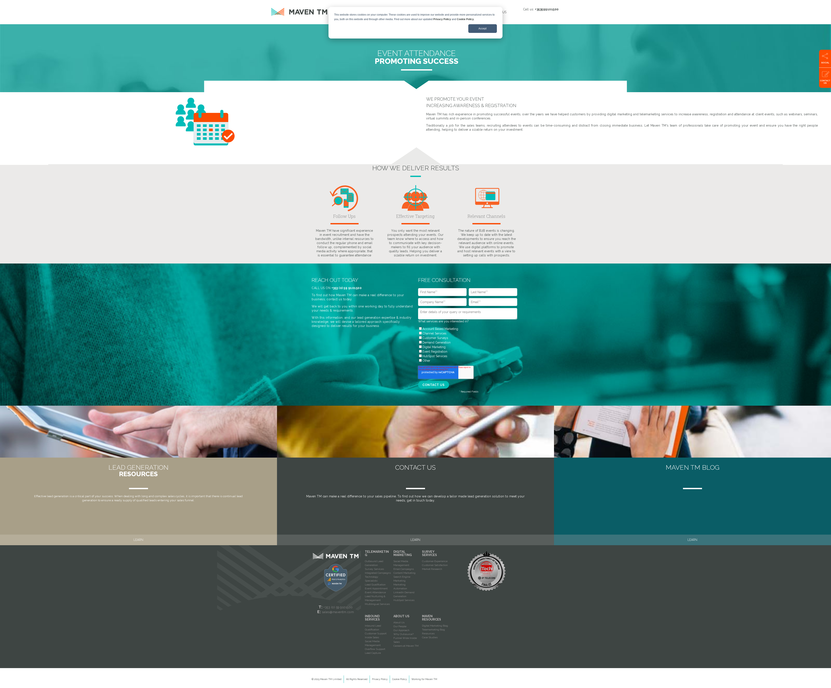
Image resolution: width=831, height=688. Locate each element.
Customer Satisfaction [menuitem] (435, 565)
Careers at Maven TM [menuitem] (406, 645)
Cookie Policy (399, 679)
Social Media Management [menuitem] (401, 563)
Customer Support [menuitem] (376, 633)
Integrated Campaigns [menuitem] (378, 572)
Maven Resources (431, 617)
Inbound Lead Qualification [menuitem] (373, 627)
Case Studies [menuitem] (430, 637)
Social (825, 63)
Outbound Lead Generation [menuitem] (374, 563)
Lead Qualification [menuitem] (375, 584)
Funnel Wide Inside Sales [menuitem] (405, 640)
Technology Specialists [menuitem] (371, 578)
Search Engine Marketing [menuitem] (401, 578)
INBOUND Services (372, 617)
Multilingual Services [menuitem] (377, 604)
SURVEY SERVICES (429, 553)
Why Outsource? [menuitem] (403, 634)
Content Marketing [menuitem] (404, 572)
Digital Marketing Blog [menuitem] (435, 625)
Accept (482, 28)
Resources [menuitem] (428, 633)
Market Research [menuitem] (432, 569)
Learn (138, 540)
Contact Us (825, 82)
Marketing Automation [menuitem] (400, 586)
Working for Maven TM (424, 679)
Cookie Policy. (465, 19)
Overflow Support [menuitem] (375, 649)
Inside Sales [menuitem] (372, 637)
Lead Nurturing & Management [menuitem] (375, 598)
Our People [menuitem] (399, 626)
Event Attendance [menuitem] (375, 592)
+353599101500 (547, 9)
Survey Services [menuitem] (374, 569)
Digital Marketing (402, 553)
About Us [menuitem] (398, 622)
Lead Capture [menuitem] (373, 652)
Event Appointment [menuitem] (376, 588)
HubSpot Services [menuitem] (403, 600)
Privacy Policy (442, 19)
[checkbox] (467, 344)
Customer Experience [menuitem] (435, 561)
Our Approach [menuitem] (401, 630)
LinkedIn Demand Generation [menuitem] (403, 594)
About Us (401, 616)
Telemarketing (377, 553)
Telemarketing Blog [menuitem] (433, 629)
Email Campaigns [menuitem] (403, 569)
